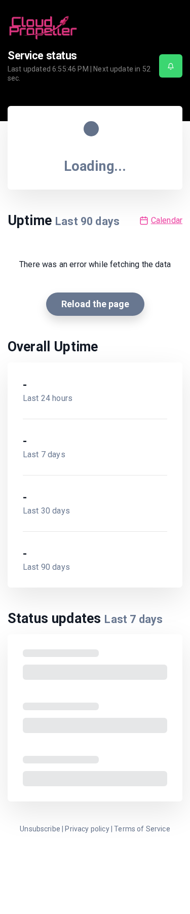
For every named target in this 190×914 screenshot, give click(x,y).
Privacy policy (87, 829)
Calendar (166, 220)
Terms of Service (142, 829)
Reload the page (95, 304)
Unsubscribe (40, 829)
